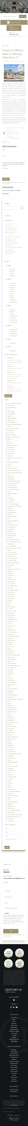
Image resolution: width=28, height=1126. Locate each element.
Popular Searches (13, 29)
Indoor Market (10, 598)
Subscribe (8, 396)
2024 (9, 305)
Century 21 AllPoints (12, 132)
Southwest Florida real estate (14, 754)
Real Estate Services (12, 712)
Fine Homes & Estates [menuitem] (14, 1031)
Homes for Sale (11, 592)
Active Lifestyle (11, 414)
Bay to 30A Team (11, 435)
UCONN (9, 787)
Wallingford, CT (11, 806)
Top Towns (9, 779)
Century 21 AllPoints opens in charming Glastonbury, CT (12, 54)
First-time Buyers (11, 527)
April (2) (12, 271)
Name (3, 150)
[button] (22, 16)
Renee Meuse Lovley (12, 722)
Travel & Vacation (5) (12, 251)
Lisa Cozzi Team (11, 626)
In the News (10, 594)
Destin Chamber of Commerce (14, 506)
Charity (9, 475)
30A (8, 409)
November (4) (13, 302)
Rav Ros (9, 703)
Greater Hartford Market (13, 563)
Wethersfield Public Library (13, 817)
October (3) (13, 318)
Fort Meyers (10, 537)
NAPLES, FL (10, 661)
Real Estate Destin (11, 710)
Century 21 (10, 130)
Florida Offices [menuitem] (14, 1091)
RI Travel (9, 735)
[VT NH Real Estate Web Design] (14, 1119)
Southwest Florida (11, 751)
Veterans (9, 798)
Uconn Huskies (11, 789)
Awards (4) (9, 224)
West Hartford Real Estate (13, 810)
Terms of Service (4, 183)
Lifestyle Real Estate (12, 619)
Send (10, 931)
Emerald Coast (10, 510)
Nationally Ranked (11, 663)
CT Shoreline (10, 502)
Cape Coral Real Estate (13, 462)
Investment (9, 600)
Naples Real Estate (12, 659)
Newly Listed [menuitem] (14, 1051)
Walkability (9, 804)
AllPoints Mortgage (12, 418)
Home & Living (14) (11, 230)
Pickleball (9, 693)
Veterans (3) (10, 254)
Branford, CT (10, 443)
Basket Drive (10, 430)
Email (3, 156)
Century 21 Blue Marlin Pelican (14, 472)
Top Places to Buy (11, 777)
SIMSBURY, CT (11, 745)
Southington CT (11, 749)
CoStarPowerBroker (12, 493)
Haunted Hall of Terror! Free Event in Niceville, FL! (14, 384)
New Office (10, 136)
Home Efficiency (11, 582)
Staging (9, 760)
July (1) (11, 296)
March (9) (12, 269)
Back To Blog (5, 46)
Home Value (10, 588)
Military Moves (10, 651)
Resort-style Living (11, 726)
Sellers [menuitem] (14, 1021)
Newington (10, 672)
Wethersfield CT (11, 812)
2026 (9, 265)
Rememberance (11, 720)
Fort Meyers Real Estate (13, 540)
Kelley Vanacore (11, 615)
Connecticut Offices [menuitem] (14, 1089)
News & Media (5, 142)
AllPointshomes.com (12, 422)
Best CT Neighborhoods (13, 437)
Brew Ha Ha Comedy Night (14, 403)
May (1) (12, 274)
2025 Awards (10, 405)
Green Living (10, 565)
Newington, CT (11, 674)
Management (10, 638)
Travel (8, 785)
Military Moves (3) (11, 241)
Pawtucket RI (10, 691)
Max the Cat (10, 647)
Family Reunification (12, 516)
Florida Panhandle (11, 533)
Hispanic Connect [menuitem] (14, 1029)
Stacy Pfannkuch (11, 758)
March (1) (12, 287)
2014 (9, 346)
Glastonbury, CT (11, 127)
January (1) (12, 283)
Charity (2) (9, 226)
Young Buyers (10, 819)
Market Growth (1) (11, 239)
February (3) (13, 285)
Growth (9, 567)
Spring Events (10, 756)
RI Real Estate (10, 733)
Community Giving (11, 485)
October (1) (13, 300)
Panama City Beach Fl (12, 689)
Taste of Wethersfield (12, 766)
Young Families (10, 821)
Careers (9, 464)
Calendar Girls (10, 454)
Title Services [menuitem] (14, 1025)
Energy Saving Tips (12, 512)
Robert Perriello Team (12, 737)
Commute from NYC (12, 487)
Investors (9, 603)
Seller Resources (11, 739)
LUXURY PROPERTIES (12, 636)
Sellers (9, 741)
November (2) (13, 334)
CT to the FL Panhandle (13, 138)
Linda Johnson (10, 621)
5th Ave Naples (11, 412)
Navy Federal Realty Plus (13, 665)
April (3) (12, 289)
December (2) (13, 322)
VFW (8, 800)
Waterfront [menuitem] (14, 1059)
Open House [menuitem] (14, 1065)
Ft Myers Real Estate (12, 554)
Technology (10, 768)
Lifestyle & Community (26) (13, 237)
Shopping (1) (10, 249)
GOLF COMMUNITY (12, 558)
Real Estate (10, 705)
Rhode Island (10, 728)
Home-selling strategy (12, 590)
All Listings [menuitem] (14, 1049)
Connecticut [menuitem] (14, 1073)
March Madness (11, 640)
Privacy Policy (21, 182)
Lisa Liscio (9, 628)
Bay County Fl (10, 433)
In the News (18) (11, 232)
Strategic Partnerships (12, 762)
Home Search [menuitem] (14, 1017)
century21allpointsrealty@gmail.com (14, 878)
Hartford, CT (10, 134)
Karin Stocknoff (11, 613)
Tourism (9, 781)
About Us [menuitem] (14, 1037)
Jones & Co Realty (11, 611)
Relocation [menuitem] (14, 1023)
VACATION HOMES (12, 796)
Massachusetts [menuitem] (14, 1077)
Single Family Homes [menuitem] (14, 1055)
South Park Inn (10, 747)
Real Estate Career (12, 707)
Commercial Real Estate (13, 483)
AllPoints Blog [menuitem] (14, 1041)
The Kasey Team (11, 770)
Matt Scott (9, 644)
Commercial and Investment (14, 481)
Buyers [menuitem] (14, 1019)
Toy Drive (9, 783)
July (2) (11, 314)
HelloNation (10, 573)
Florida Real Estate (11, 535)
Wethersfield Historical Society (14, 814)
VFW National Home (12, 802)
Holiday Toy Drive (11, 579)
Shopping (9, 743)
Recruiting (9, 716)
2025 (9, 279)
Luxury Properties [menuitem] (14, 1067)
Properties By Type (14, 34)
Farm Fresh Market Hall (13, 521)
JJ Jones (9, 605)
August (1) (12, 276)
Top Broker (10, 775)
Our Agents (14, 1096)
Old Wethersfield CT (12, 682)
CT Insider (9, 498)
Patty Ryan (6, 61)
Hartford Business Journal (13, 569)
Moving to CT (10, 653)
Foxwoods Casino (11, 552)
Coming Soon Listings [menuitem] (14, 1061)
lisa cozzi (9, 623)
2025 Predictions (11, 407)
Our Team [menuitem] (14, 1035)
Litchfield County (11, 630)
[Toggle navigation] (25, 3)
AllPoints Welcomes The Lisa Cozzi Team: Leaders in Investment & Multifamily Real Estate (14, 376)
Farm (8, 519)
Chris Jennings (10, 479)
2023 (9, 325)
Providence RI (10, 697)
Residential (10, 724)
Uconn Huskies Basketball (13, 791)
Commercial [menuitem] (14, 1033)
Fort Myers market (11, 546)
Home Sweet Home (12, 586)
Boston (9, 441)
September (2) (13, 316)
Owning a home (11, 684)
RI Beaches (10, 730)
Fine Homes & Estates (12, 525)
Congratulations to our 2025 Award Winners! (14, 369)
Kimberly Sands (11, 617)
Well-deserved (10, 808)
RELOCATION (11, 718)
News (8, 676)
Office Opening (11, 680)
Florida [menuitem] (14, 1075)
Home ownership (11, 584)
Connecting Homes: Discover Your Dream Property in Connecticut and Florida (14, 391)
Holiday (9, 577)
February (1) (13, 351)
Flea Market (10, 531)
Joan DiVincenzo (11, 607)
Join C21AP (10, 609)
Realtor (16, 134)
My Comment (5, 168)
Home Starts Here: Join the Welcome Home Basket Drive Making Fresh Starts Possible (15, 362)
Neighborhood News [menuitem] (14, 1039)
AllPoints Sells (10, 420)
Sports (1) (12, 234)
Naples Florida (10, 657)
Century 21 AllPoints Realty (13, 470)
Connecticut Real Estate (13, 489)
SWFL (8, 764)
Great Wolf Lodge (11, 561)
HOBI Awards (10, 575)
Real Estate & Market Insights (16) (15, 247)
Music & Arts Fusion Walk (13, 655)
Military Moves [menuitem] (14, 1027)
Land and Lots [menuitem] (14, 1069)
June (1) (12, 294)
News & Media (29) (12, 243)
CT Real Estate (20, 127)
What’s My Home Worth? (15, 22)
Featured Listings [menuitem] (14, 1063)
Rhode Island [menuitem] (14, 1081)
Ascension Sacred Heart (13, 428)
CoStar (9, 491)
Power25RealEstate (12, 695)
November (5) (13, 320)
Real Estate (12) (10, 245)
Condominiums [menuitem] (14, 1057)
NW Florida (10, 678)
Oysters (9, 686)
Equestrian (9, 514)
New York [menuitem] (14, 1079)
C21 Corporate (11, 451)
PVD (8, 701)
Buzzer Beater (10, 449)
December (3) (13, 336)
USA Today (10, 793)
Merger (9, 649)
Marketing (9, 642)
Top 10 (9, 772)
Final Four (9, 523)
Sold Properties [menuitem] (14, 1071)
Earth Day (9, 508)
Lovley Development (12, 632)
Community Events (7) (12, 228)
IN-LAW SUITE (11, 596)
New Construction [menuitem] (14, 1053)
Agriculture (10, 416)
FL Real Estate (10, 529)
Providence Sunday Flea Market (15, 699)
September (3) (13, 329)
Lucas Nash (10, 634)
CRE (8, 496)
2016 (9, 339)
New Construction (11, 668)
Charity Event (10, 477)
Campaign (9, 456)
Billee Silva (9, 439)
